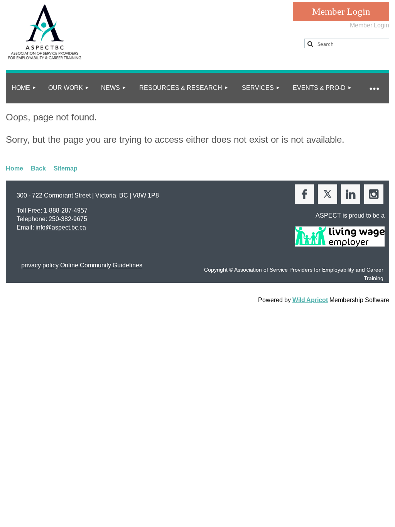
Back (38, 168)
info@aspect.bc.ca (60, 227)
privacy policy (40, 265)
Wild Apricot (310, 300)
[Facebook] (304, 194)
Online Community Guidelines (101, 265)
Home (14, 168)
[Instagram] (373, 194)
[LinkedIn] (350, 194)
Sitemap (66, 168)
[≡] (373, 88)
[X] (327, 194)
